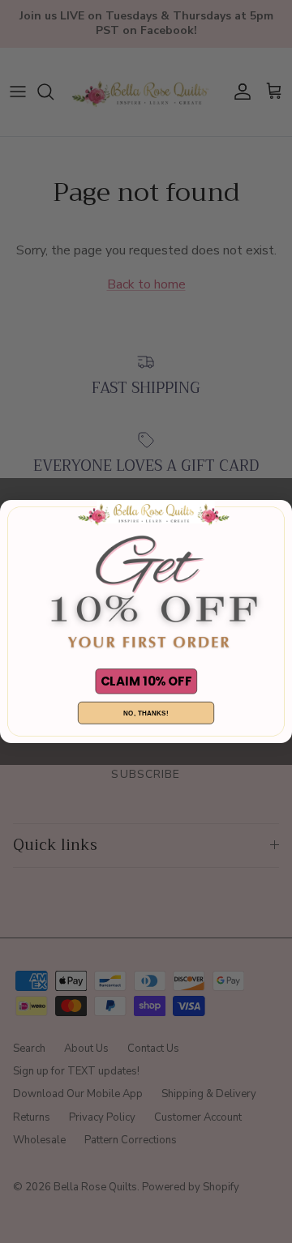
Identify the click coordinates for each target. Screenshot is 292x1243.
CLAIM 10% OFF (146, 681)
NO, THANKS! (145, 713)
